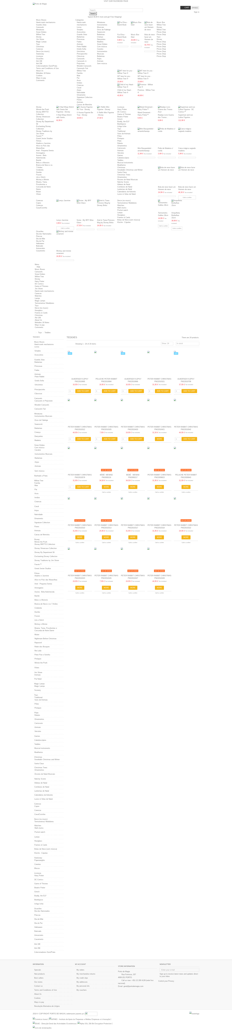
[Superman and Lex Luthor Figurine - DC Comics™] (187, 109)
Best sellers (39, 978)
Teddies (120, 160)
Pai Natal (37, 679)
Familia (79, 73)
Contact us (38, 986)
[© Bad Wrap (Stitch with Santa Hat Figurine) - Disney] (65, 109)
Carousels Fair (82, 68)
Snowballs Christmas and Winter (130, 170)
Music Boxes (41, 20)
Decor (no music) (42, 51)
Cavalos (100, 49)
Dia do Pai (40, 241)
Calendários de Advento (126, 192)
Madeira (100, 42)
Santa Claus (122, 172)
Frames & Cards (123, 217)
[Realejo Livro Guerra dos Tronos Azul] (166, 109)
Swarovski (101, 32)
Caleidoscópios (123, 158)
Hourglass (121, 215)
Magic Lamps (41, 42)
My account (80, 964)
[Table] (73, 344)
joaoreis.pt (80, 1014)
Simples (80, 30)
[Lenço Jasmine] (65, 208)
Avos (79, 80)
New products (39, 974)
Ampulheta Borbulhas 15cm (175, 215)
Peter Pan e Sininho (42, 655)
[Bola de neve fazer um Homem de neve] (149, 27)
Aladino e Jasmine (43, 143)
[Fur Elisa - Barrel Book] (122, 27)
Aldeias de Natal (123, 184)
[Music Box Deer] (136, 27)
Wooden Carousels (84, 66)
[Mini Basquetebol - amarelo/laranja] (146, 137)
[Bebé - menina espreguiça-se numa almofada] (133, 460)
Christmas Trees (123, 175)
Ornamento (81, 95)
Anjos (99, 59)
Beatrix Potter (122, 117)
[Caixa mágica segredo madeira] (187, 137)
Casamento (40, 251)
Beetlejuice (121, 124)
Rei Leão (38, 651)
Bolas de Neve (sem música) (128, 220)
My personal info (83, 986)
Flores (79, 100)
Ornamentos (122, 146)
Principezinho (82, 54)
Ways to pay (41, 78)
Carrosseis (121, 148)
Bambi (38, 160)
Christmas (40, 47)
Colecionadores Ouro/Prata (46, 66)
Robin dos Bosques (42, 647)
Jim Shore (40, 39)
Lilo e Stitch (40, 177)
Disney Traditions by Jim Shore (47, 560)
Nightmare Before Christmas (46, 639)
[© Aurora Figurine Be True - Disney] (85, 108)
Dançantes (101, 39)
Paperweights (39, 860)
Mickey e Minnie (42, 180)
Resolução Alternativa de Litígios (47, 1006)
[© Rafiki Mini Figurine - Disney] (106, 108)
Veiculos (120, 153)
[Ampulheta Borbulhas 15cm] (176, 205)
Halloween (40, 243)
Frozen (38, 175)
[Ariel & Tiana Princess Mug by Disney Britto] (106, 208)
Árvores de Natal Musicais (127, 180)
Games (120, 155)
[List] (71, 344)
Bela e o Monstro (42, 163)
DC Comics (121, 112)
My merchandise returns (86, 974)
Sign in (196, 12)
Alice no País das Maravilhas (46, 580)
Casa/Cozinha (41, 208)
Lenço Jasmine (62, 220)
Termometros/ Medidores (127, 203)
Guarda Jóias (41, 25)
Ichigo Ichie (121, 126)
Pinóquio (120, 138)
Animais (80, 44)
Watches (120, 205)
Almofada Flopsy (79, 379)
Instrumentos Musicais (43, 416)
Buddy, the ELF (123, 122)
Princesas (81, 39)
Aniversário (40, 248)
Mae (78, 76)
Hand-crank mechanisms (45, 22)
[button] (80, 20)
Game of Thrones (124, 114)
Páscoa (39, 236)
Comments (40, 80)
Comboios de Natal (124, 187)
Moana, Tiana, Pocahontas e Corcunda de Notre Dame (46, 629)
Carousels (40, 27)
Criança (100, 37)
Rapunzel (38, 643)
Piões (119, 136)
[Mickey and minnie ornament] (65, 239)
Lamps (120, 213)
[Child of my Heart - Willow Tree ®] (126, 85)
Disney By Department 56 (45, 552)
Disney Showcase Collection (46, 548)
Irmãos (79, 83)
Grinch (119, 119)
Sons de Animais (123, 134)
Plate (119, 141)
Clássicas (80, 56)
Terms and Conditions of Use (47, 68)
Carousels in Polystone (43, 401)
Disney (38, 37)
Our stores (38, 982)
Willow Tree (40, 34)
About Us (39, 71)
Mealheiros (121, 165)
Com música (102, 47)
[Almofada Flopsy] (80, 364)
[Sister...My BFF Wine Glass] (85, 208)
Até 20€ (39, 63)
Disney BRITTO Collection (45, 544)
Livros (79, 27)
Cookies (39, 76)
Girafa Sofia (81, 49)
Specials (37, 970)
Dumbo (39, 172)
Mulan (38, 192)
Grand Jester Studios (44, 138)
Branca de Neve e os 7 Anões (46, 604)
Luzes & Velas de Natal (126, 194)
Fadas (79, 42)
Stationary (40, 54)
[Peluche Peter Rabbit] (106, 364)
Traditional (121, 131)
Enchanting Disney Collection (46, 556)
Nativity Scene (123, 182)
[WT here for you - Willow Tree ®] (126, 72)
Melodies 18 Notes (43, 73)
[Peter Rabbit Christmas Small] (159, 364)
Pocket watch (122, 210)
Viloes (38, 194)
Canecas (39, 49)
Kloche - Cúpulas (124, 222)
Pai (78, 78)
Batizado (39, 246)
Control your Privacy (166, 981)
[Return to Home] (33, 332)
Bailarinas (80, 37)
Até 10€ (39, 61)
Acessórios (81, 32)
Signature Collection (84, 97)
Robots (120, 143)
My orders (80, 970)
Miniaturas (40, 30)
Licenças (39, 56)
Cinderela (39, 170)
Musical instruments (125, 163)
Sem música (102, 63)
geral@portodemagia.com (133, 986)
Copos (38, 203)
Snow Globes (41, 32)
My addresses (82, 982)
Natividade (81, 92)
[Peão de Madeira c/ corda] (166, 137)
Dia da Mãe (40, 239)
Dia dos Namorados (43, 234)
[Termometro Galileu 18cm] (163, 205)
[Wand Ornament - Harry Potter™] (146, 108)
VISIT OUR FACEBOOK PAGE (116, 1)
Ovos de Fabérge (103, 30)
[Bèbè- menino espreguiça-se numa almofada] (106, 460)
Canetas (37, 864)
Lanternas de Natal (124, 189)
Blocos (37, 868)
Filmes (38, 141)
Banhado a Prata (40, 476)
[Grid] (68, 344)
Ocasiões (40, 59)
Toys (38, 44)
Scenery (37, 690)
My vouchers (82, 990)
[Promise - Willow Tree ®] (146, 85)
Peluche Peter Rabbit (106, 379)
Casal (79, 88)
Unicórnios (81, 51)
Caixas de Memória (84, 105)
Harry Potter (122, 109)
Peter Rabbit (81, 47)
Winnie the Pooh (42, 109)
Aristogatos (40, 153)
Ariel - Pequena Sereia (45, 151)
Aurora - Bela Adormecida (44, 592)
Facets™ (39, 136)
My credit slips (82, 978)
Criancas (80, 85)
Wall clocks (121, 208)
